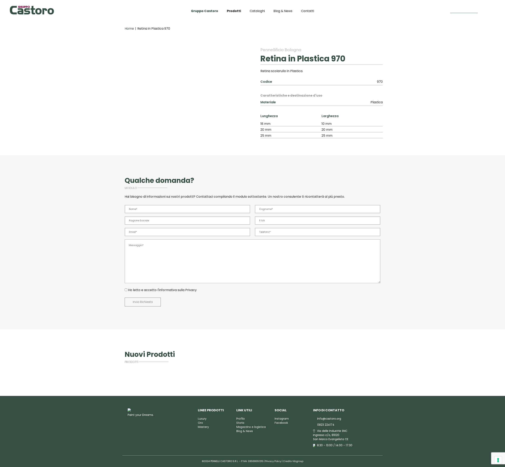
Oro (200, 423)
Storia (240, 423)
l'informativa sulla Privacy (177, 290)
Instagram (282, 419)
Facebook (281, 423)
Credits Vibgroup (293, 461)
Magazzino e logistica (251, 427)
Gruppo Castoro (204, 11)
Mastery (203, 427)
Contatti (307, 11)
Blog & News (282, 11)
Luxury (202, 419)
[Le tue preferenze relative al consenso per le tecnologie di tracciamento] (498, 460)
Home (129, 28)
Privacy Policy (273, 461)
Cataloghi (257, 11)
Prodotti (234, 11)
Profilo (240, 419)
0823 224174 (325, 425)
